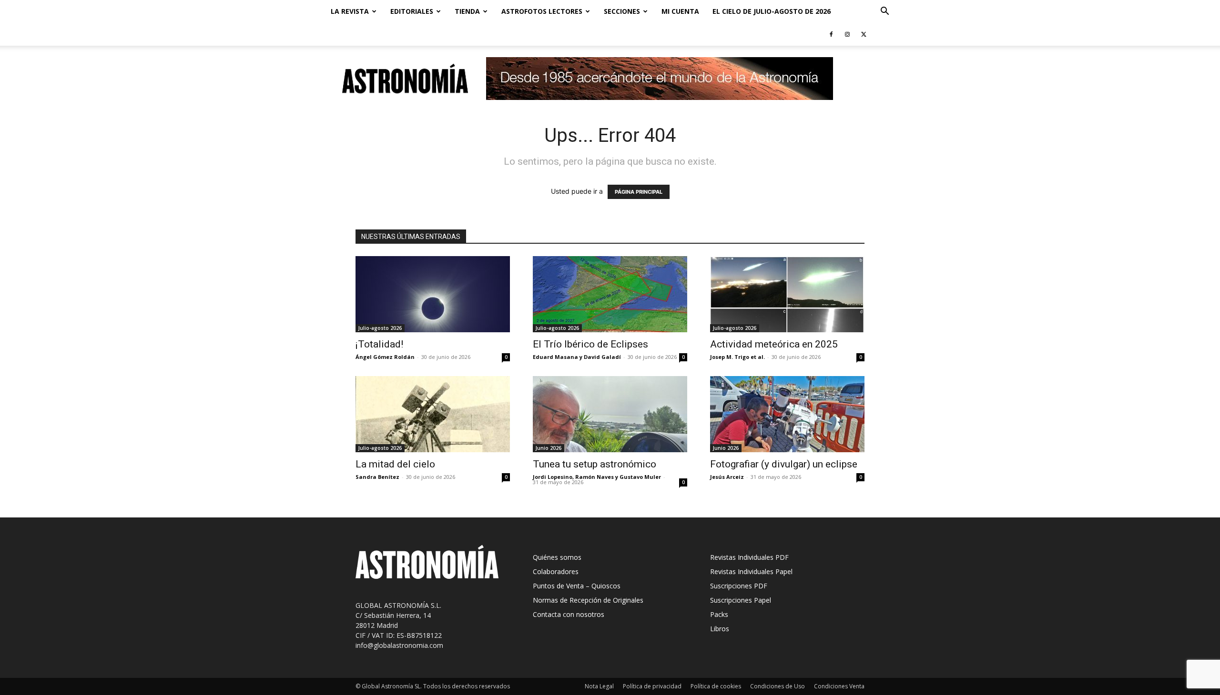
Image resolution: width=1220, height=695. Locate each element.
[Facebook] (831, 34)
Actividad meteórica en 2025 (774, 344)
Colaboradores (556, 571)
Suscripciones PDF (738, 585)
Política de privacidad (652, 686)
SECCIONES (622, 11)
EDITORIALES (411, 11)
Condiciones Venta (839, 686)
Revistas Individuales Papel (751, 571)
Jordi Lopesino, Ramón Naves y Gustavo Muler (597, 476)
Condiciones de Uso (777, 686)
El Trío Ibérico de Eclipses (590, 344)
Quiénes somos (557, 557)
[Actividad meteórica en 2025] (787, 294)
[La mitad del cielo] (433, 414)
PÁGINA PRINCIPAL (638, 192)
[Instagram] (847, 34)
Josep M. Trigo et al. (737, 356)
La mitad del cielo (395, 464)
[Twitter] (863, 34)
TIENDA (467, 11)
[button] (884, 12)
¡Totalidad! (379, 344)
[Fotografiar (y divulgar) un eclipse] (787, 414)
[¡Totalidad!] (433, 294)
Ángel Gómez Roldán (385, 356)
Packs (719, 614)
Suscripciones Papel (740, 600)
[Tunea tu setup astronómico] (610, 414)
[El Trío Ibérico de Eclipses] (610, 294)
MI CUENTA (680, 11)
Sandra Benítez (377, 476)
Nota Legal (599, 686)
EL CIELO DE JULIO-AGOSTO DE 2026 (771, 11)
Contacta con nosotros (568, 614)
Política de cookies (716, 686)
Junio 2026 (548, 448)
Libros (719, 628)
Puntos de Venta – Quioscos (576, 585)
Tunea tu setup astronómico (594, 464)
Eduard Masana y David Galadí (577, 356)
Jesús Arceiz (727, 476)
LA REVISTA (350, 11)
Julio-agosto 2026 (380, 328)
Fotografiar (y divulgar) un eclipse (783, 464)
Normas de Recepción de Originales (588, 600)
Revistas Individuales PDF (749, 557)
